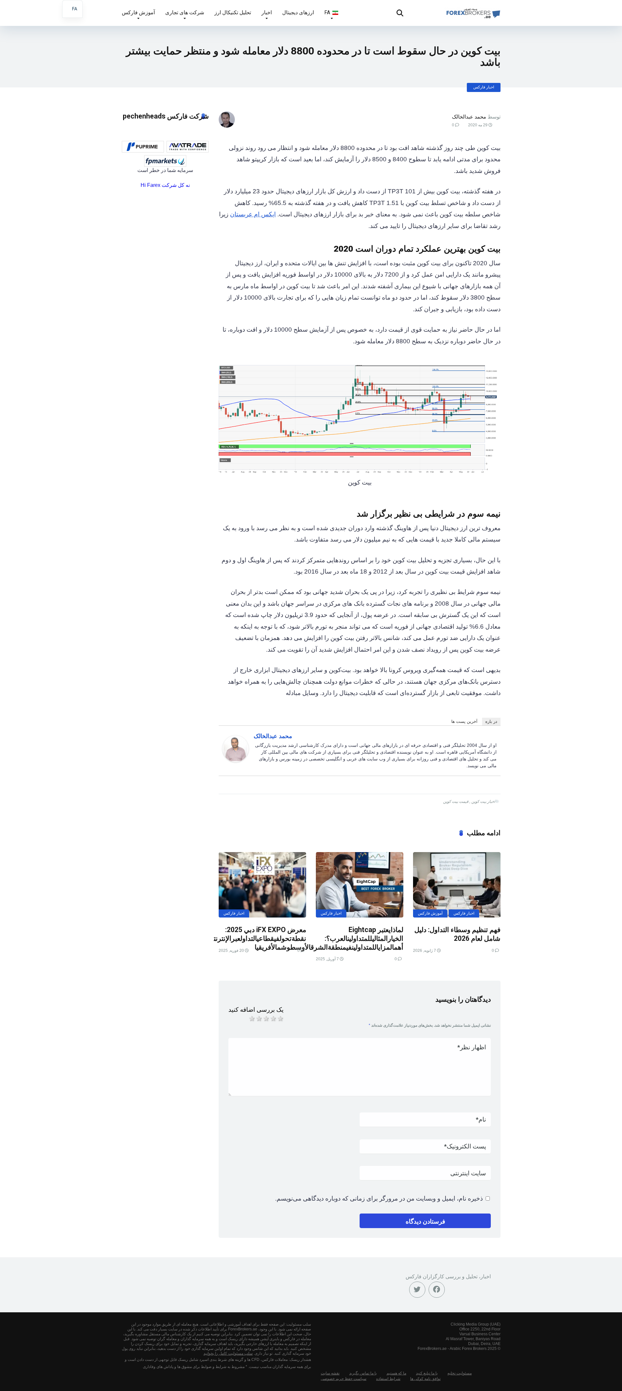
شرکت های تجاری (184, 12)
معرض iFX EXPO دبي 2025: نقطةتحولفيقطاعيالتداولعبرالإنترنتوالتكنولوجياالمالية (235, 934)
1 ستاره (251, 1018)
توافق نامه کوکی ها (425, 1378)
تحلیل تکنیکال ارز (232, 12)
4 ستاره (272, 1018)
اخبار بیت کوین (483, 801)
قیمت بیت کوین (455, 801)
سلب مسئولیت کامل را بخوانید (228, 1353)
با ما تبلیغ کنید (427, 1373)
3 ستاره (265, 1018)
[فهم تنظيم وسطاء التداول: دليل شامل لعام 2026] (457, 885)
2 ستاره (258, 1018)
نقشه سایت (330, 1373)
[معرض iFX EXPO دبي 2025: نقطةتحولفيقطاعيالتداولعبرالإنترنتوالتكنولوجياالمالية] (262, 885)
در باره (491, 721)
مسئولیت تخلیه (459, 1373)
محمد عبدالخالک (469, 117)
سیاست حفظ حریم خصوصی (343, 1378)
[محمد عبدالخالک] (235, 760)
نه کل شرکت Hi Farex (165, 185)
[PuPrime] (142, 147)
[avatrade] (187, 147)
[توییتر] (417, 1290)
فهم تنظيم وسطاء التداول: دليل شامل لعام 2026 (457, 934)
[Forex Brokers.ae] (472, 10)
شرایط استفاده (388, 1378)
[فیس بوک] (437, 1290)
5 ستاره (279, 1018)
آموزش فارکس (138, 12)
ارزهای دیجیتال (298, 12)
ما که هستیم (396, 1373)
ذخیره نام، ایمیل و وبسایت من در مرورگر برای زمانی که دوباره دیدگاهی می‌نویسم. (379, 1198)
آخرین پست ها (464, 721)
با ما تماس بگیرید (363, 1373)
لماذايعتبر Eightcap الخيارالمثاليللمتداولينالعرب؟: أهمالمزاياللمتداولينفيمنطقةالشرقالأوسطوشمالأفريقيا (329, 938)
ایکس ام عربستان (253, 214)
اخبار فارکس (483, 87)
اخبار (266, 12)
